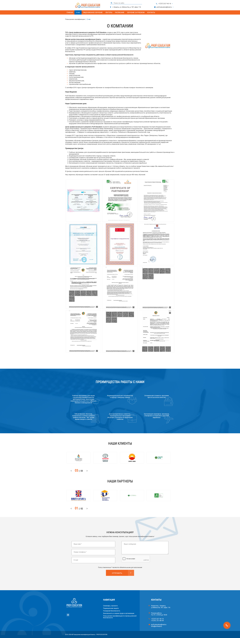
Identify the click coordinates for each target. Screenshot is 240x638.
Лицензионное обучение (93, 12)
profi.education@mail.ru (164, 7)
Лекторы (108, 12)
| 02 (81, 508)
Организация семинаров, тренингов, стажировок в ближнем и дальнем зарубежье (156, 415)
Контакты (151, 12)
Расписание (119, 12)
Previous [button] (72, 471)
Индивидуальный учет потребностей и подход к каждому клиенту (120, 396)
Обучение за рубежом (135, 12)
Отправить (117, 573)
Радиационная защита (111, 608)
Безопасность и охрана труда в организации (118, 613)
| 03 (81, 471)
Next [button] (87, 471)
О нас (78, 12)
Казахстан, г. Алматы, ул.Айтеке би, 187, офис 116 (160, 606)
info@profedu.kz (156, 626)
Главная (70, 12)
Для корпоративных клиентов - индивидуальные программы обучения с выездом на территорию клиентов (120, 416)
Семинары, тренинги (110, 606)
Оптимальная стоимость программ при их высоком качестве (156, 396)
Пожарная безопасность (111, 611)
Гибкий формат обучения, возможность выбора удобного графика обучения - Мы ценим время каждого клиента (83, 416)
